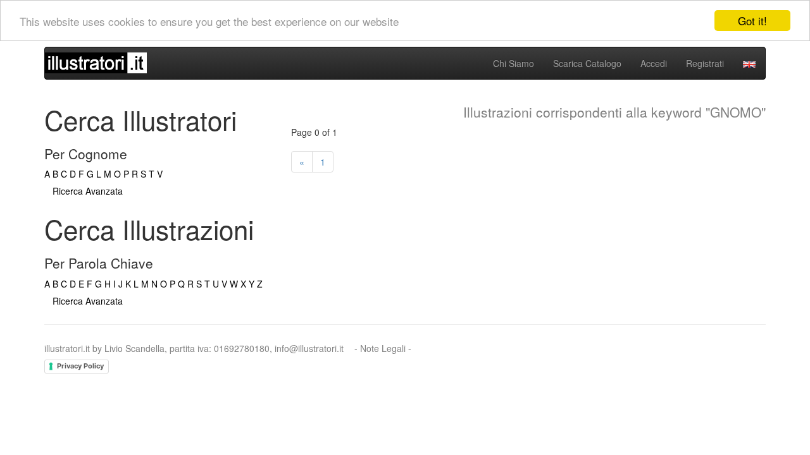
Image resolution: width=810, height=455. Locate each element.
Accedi (653, 63)
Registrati (705, 63)
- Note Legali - (382, 348)
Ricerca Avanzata (88, 191)
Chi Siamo (513, 63)
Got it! (752, 20)
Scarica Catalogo (587, 63)
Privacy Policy (80, 365)
